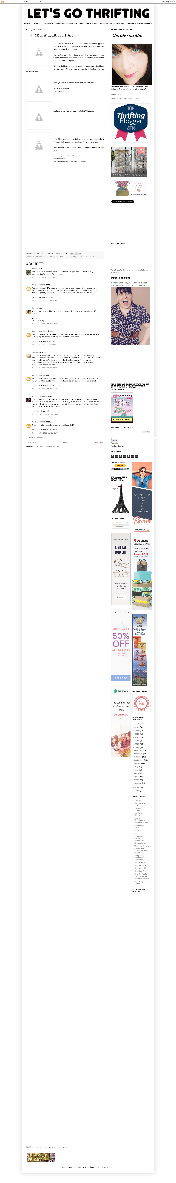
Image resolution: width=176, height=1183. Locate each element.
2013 (137, 744)
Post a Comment (36, 438)
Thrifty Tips (140, 866)
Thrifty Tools (140, 874)
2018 (137, 727)
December (138, 750)
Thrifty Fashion (87, 257)
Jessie (34, 269)
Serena (34, 308)
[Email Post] (66, 253)
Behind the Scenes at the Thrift (140, 851)
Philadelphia (140, 843)
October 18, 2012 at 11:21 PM (45, 433)
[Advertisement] (129, 364)
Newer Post (32, 443)
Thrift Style (72, 257)
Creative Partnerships (139, 23)
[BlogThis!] (73, 253)
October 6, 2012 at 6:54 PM (44, 277)
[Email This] (71, 253)
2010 (137, 791)
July (136, 767)
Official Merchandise (112, 23)
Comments (118, 527)
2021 (137, 724)
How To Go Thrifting (138, 814)
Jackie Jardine (38, 285)
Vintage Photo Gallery (69, 23)
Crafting (138, 831)
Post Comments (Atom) (49, 447)
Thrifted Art (140, 871)
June (136, 770)
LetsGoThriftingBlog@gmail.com (125, 99)
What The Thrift (141, 846)
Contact (48, 23)
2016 (137, 734)
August (137, 764)
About (37, 23)
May (136, 773)
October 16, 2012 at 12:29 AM (45, 414)
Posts (117, 523)
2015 (137, 737)
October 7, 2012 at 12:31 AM (44, 301)
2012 (137, 748)
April (137, 777)
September (139, 760)
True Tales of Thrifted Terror (141, 878)
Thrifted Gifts (141, 868)
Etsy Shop (91, 23)
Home (27, 23)
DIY (135, 833)
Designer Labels (57, 257)
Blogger (110, 1167)
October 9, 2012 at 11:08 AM (44, 368)
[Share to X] (75, 253)
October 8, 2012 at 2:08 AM (44, 345)
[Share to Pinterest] (80, 253)
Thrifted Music (141, 823)
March (137, 780)
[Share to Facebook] (77, 253)
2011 (137, 787)
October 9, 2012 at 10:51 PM (44, 389)
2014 (137, 741)
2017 (137, 731)
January (138, 783)
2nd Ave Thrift (41, 257)
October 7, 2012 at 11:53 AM (44, 324)
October (138, 757)
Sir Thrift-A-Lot (39, 396)
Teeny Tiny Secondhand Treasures (139, 858)
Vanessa (35, 352)
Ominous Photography (139, 819)
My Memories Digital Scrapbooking (140, 838)
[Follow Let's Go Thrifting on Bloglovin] (120, 513)
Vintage (137, 801)
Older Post (99, 443)
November (138, 754)
